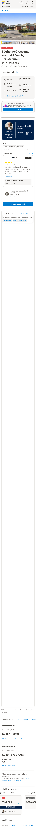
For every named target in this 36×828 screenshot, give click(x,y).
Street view (7, 220)
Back (6, 11)
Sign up (27, 3)
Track (19, 110)
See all (31, 154)
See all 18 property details (12, 96)
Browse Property (6, 6)
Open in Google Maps (19, 220)
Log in (32, 3)
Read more (8, 176)
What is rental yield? (9, 766)
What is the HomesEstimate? (12, 739)
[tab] (10, 213)
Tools (31, 6)
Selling (24, 6)
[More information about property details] (17, 72)
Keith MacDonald (10, 811)
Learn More (13, 197)
